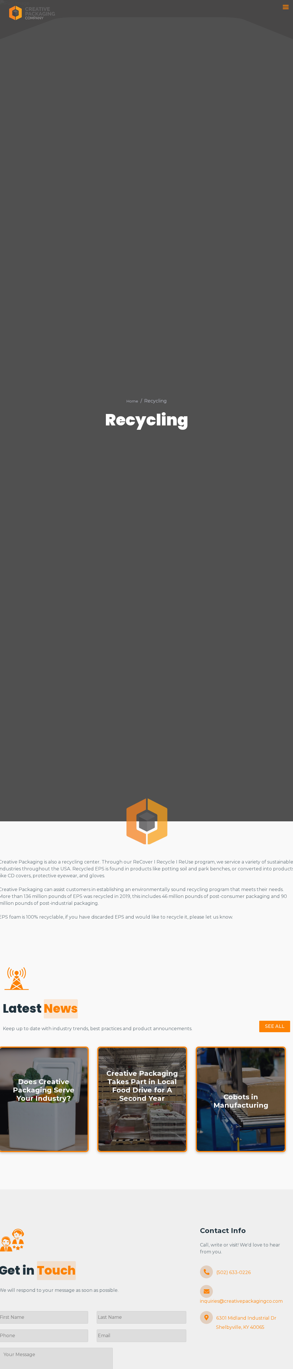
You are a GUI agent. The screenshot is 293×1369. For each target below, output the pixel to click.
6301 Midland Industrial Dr (245, 1322)
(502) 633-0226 (233, 1272)
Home (132, 401)
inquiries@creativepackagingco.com (241, 1301)
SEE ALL (274, 1026)
